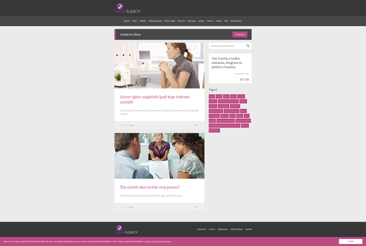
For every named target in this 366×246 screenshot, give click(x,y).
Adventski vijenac (231, 111)
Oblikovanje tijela (155, 21)
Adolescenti (223, 106)
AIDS (232, 116)
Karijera (201, 21)
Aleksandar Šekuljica (225, 121)
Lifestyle (143, 21)
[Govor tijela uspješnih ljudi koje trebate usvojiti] (159, 65)
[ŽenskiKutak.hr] (126, 233)
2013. (219, 96)
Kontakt (248, 229)
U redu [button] (351, 241)
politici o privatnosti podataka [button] (158, 241)
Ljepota (127, 21)
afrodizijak (214, 116)
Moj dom (181, 21)
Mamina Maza (236, 21)
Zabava (210, 21)
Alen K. (244, 125)
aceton (243, 101)
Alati (226, 21)
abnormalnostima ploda (228, 101)
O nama (212, 229)
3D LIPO (213, 101)
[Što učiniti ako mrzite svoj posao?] (159, 156)
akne (240, 116)
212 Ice (241, 96)
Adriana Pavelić (216, 111)
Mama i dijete (170, 21)
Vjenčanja (191, 21)
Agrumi (224, 116)
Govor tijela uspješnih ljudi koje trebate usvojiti (155, 99)
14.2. (212, 96)
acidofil (213, 106)
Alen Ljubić (214, 130)
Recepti (219, 21)
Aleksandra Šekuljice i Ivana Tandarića (224, 125)
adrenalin (235, 106)
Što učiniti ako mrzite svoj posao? (150, 187)
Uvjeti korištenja (236, 229)
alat (246, 116)
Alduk (212, 121)
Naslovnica (201, 229)
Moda (134, 21)
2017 (233, 96)
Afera (243, 111)
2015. (226, 96)
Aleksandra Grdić (243, 121)
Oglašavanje (222, 229)
